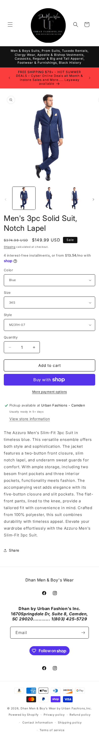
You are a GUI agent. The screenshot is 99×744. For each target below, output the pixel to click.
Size (7, 292)
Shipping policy (70, 722)
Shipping (9, 246)
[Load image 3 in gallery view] (74, 198)
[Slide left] (5, 199)
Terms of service (52, 730)
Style (8, 315)
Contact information (37, 722)
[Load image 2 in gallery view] (49, 198)
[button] (10, 24)
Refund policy (80, 714)
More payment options (49, 392)
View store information (29, 419)
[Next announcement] (89, 77)
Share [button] (14, 550)
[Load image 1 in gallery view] (23, 198)
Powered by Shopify (24, 714)
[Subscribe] (83, 633)
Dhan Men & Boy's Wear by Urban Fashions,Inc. (56, 708)
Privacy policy (54, 714)
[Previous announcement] (9, 77)
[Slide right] (93, 199)
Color (8, 270)
